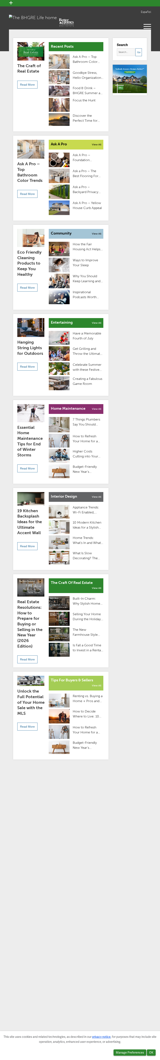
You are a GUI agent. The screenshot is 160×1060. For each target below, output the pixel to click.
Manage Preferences (130, 1052)
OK (151, 1052)
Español (146, 12)
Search (122, 45)
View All (96, 144)
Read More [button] (27, 84)
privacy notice (101, 1037)
